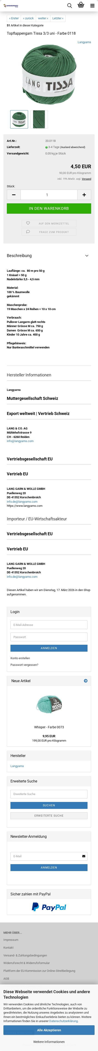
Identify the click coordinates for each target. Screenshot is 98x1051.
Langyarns (84, 42)
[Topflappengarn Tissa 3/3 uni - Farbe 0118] (49, 74)
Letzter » (57, 18)
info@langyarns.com (20, 441)
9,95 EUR (49, 736)
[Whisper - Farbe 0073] (49, 704)
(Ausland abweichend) (72, 147)
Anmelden (49, 648)
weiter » (43, 18)
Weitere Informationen (49, 1042)
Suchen (49, 805)
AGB (6, 978)
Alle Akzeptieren (49, 1030)
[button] (14, 195)
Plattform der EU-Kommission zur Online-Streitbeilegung (39, 971)
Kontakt (8, 947)
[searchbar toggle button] (69, 5)
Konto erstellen (20, 658)
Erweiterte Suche (49, 815)
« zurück (28, 18)
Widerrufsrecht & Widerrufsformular (26, 963)
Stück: (11, 186)
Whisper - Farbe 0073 (49, 727)
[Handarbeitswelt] (9, 5)
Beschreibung (19, 255)
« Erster (14, 18)
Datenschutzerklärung (63, 1021)
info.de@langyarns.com (22, 501)
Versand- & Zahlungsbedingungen (25, 955)
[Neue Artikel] (86, 681)
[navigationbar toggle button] (92, 5)
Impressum (10, 940)
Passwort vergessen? (24, 665)
